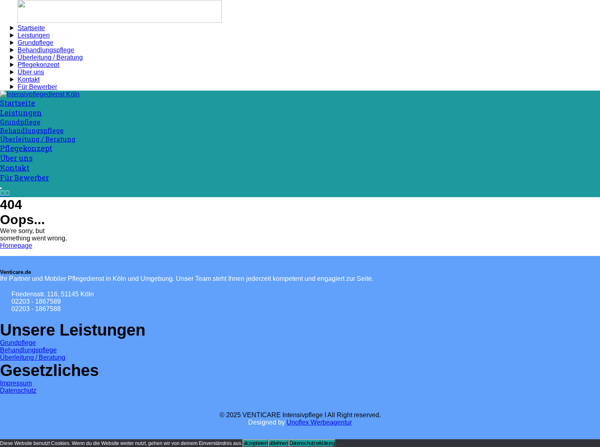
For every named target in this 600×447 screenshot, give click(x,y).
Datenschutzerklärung (312, 443)
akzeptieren (255, 443)
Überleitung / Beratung (32, 357)
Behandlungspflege (28, 350)
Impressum (16, 383)
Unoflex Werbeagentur (319, 422)
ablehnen (278, 443)
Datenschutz (18, 390)
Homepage (16, 245)
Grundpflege (18, 342)
